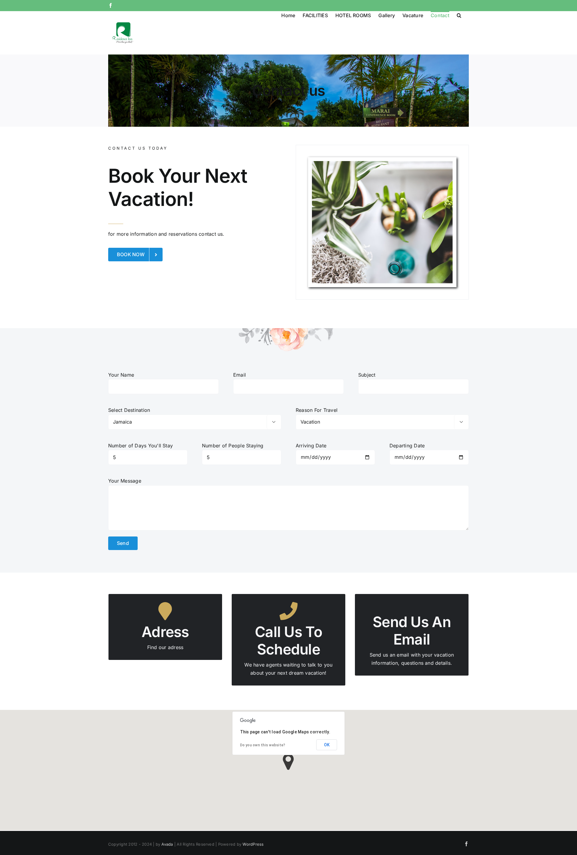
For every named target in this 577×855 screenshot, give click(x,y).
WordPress (253, 844)
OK (327, 744)
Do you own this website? (262, 745)
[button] (459, 15)
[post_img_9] (382, 222)
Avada (167, 844)
